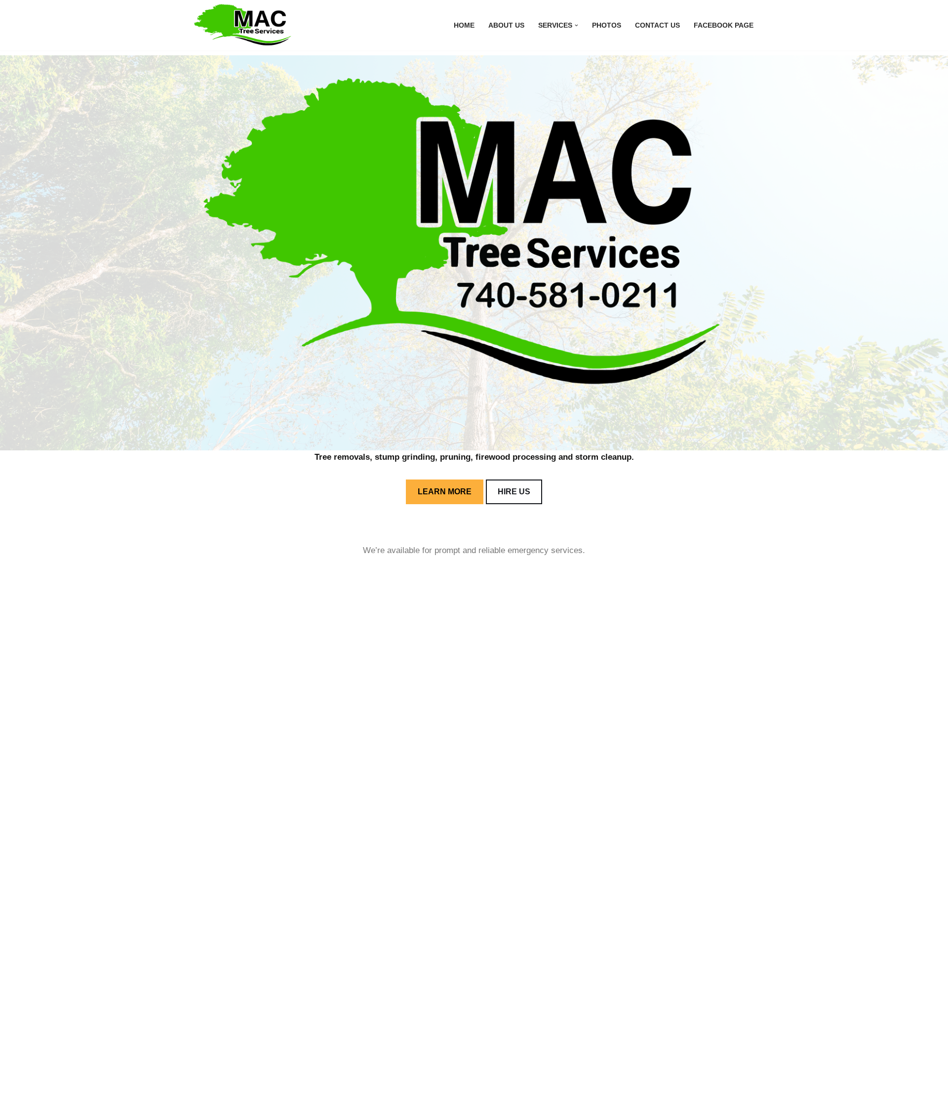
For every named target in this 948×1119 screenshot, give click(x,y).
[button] (576, 25)
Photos (606, 25)
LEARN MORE (445, 491)
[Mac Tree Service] (244, 25)
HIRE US (514, 491)
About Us (506, 25)
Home (464, 25)
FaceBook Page (723, 25)
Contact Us (657, 25)
